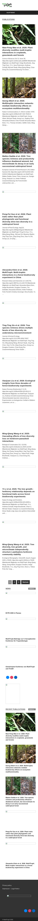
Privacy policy (7, 885)
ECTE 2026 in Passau (13, 613)
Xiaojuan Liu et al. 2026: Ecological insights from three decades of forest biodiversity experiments (18, 383)
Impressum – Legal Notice (10, 888)
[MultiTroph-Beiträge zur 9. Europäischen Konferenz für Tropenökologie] (21, 627)
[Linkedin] (16, 677)
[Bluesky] (8, 677)
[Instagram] (12, 677)
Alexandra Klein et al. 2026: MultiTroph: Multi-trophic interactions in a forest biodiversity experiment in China (20, 865)
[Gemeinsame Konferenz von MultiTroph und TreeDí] (21, 655)
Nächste (25, 582)
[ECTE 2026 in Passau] (21, 601)
